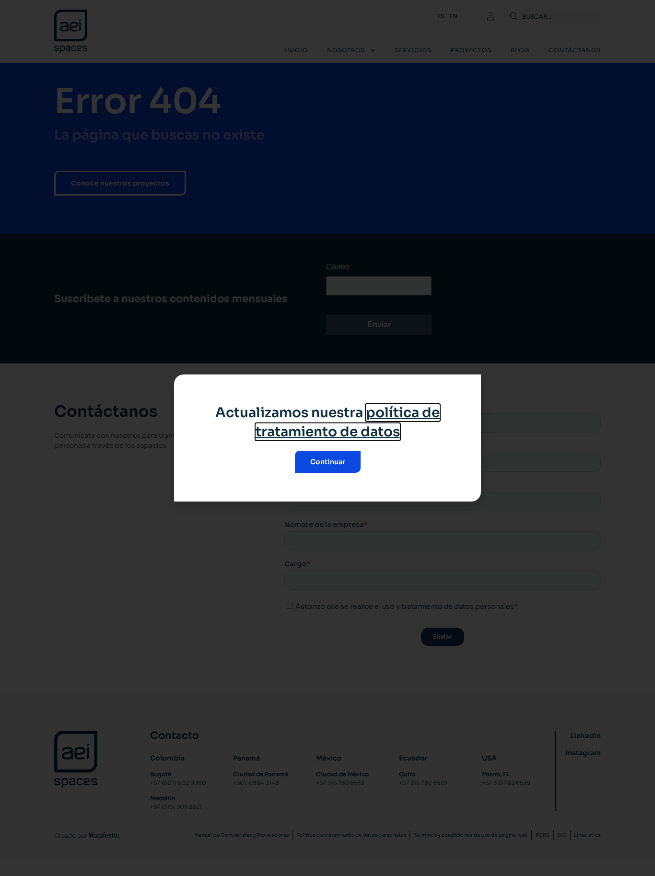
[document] (327, 438)
